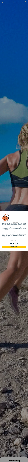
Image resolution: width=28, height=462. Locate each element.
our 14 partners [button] (15, 222)
